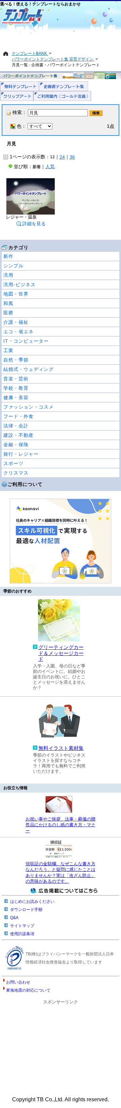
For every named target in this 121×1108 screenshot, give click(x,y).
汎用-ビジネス (19, 284)
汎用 (8, 275)
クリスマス (16, 472)
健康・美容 (16, 397)
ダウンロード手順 (26, 909)
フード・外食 (18, 416)
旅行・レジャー (21, 454)
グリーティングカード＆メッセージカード (61, 653)
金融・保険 (16, 444)
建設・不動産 (18, 435)
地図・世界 (16, 294)
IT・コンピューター (26, 341)
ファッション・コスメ (28, 407)
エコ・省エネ (18, 331)
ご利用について (25, 484)
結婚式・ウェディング (28, 369)
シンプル (13, 265)
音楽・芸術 (16, 378)
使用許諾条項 (22, 933)
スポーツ (13, 463)
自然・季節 (16, 359)
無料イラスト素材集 (61, 748)
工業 (8, 350)
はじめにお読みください (32, 901)
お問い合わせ (18, 982)
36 (72, 157)
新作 (8, 256)
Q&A (14, 917)
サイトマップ (22, 925)
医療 (8, 312)
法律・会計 (16, 425)
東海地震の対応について (28, 990)
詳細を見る (34, 223)
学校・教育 (16, 388)
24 (62, 157)
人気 (50, 166)
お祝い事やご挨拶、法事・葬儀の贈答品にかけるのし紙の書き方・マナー (60, 824)
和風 (8, 303)
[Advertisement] (60, 39)
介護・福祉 (16, 322)
